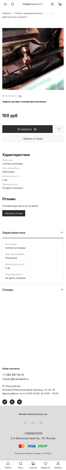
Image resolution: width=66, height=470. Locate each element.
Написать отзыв (14, 213)
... (48, 13)
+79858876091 (33, 433)
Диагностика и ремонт (14, 16)
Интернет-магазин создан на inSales (33, 453)
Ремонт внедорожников (28, 13)
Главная (6, 13)
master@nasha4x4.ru (15, 379)
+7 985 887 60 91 (13, 375)
